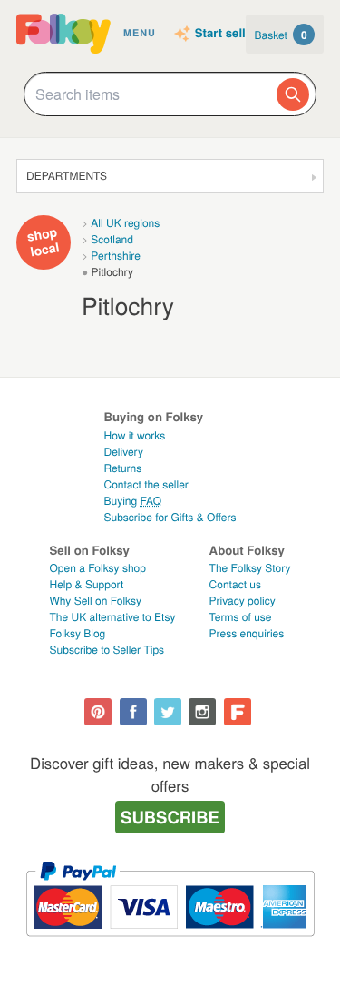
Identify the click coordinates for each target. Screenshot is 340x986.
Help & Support (87, 584)
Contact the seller (145, 484)
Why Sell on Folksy (96, 600)
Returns (122, 468)
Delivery (122, 451)
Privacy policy (242, 600)
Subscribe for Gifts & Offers (169, 517)
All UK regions (125, 223)
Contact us (235, 584)
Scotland (112, 239)
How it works (134, 435)
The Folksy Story (250, 568)
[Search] (293, 94)
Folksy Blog (78, 633)
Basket (281, 34)
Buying (132, 500)
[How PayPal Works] (170, 944)
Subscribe (170, 816)
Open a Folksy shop (98, 568)
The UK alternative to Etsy (113, 617)
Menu (139, 33)
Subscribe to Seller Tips (107, 649)
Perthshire (116, 255)
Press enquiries (247, 633)
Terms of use (240, 617)
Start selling (229, 33)
